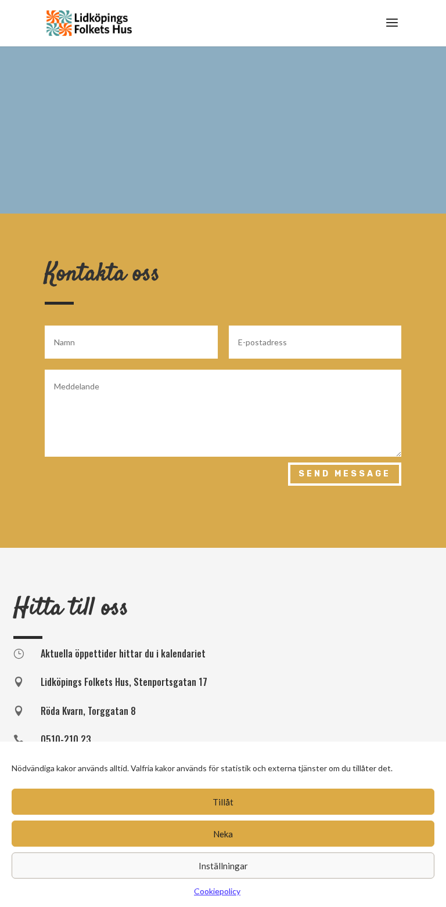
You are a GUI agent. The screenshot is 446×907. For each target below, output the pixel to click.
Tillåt (223, 802)
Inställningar (223, 866)
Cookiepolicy (217, 891)
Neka (223, 834)
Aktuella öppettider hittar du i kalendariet (123, 653)
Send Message (344, 474)
